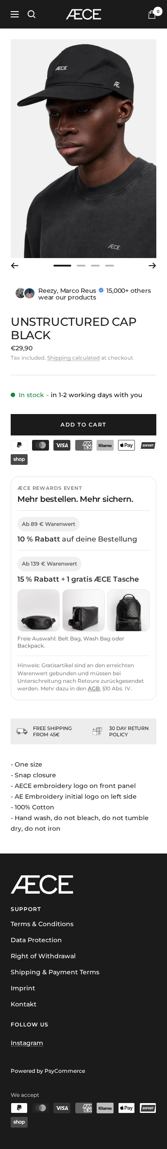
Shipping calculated (73, 357)
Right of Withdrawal (43, 956)
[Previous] (14, 266)
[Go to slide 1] (62, 266)
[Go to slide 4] (109, 266)
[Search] (32, 14)
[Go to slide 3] (95, 266)
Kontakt (24, 1004)
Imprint (23, 988)
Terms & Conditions (42, 924)
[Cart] (151, 14)
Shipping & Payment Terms (55, 972)
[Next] (152, 266)
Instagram (27, 1043)
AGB (94, 688)
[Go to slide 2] (81, 266)
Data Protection (36, 940)
